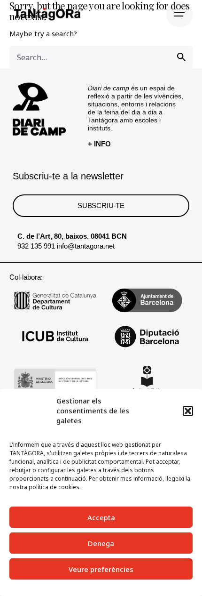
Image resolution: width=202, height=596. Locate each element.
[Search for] (101, 57)
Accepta (101, 517)
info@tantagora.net (86, 246)
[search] (181, 57)
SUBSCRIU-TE (101, 205)
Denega (101, 543)
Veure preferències (101, 569)
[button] (188, 411)
